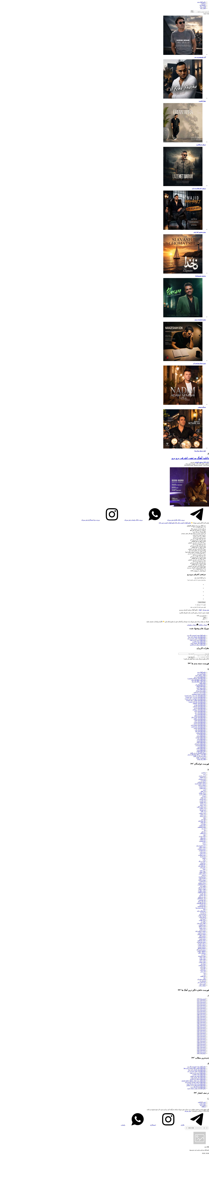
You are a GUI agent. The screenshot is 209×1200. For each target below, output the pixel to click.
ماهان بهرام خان (201, 923)
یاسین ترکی (202, 984)
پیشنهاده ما (203, 5)
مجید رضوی (202, 928)
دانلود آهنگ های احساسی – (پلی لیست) (195, 698)
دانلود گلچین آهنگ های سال (198, 680)
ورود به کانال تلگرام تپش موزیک (176, 520)
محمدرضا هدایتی (201, 942)
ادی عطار (203, 791)
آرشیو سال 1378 (201, 1011)
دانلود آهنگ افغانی (201, 751)
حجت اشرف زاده (201, 845)
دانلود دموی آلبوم (201, 688)
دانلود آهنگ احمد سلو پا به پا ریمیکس (196, 1085)
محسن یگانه (202, 936)
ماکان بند (203, 922)
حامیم (204, 842)
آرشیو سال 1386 (201, 1023)
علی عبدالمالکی (201, 898)
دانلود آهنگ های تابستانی (199, 706)
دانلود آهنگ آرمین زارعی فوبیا (198, 640)
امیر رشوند (203, 805)
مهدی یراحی (202, 960)
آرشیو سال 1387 (201, 1025)
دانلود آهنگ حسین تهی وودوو (198, 1076)
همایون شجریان (201, 979)
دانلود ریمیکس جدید (200, 675)
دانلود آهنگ (206, 462)
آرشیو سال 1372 (201, 1002)
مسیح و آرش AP (201, 949)
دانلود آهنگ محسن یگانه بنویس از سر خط (195, 1068)
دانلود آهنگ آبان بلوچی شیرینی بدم (197, 638)
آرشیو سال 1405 (201, 1053)
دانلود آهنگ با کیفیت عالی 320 (183, 523)
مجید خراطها (202, 926)
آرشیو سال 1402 (201, 1048)
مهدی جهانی (202, 957)
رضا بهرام (203, 862)
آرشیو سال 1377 (201, 1009)
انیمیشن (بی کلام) (201, 757)
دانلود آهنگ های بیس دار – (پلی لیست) (195, 697)
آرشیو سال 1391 (201, 1031)
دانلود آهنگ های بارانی (200, 711)
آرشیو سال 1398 (201, 1042)
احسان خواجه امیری (200, 783)
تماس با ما (203, 1105)
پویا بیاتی (203, 831)
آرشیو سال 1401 (201, 1047)
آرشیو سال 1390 (201, 1030)
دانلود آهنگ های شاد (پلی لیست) (197, 702)
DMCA (204, 1106)
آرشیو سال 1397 (201, 1041)
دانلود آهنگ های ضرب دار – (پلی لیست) (195, 695)
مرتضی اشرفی (202, 943)
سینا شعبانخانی (202, 884)
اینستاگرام (153, 1125)
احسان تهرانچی (202, 782)
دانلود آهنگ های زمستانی (199, 709)
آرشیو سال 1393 (201, 1034)
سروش (204, 875)
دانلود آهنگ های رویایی (200, 722)
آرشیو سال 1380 (201, 1014)
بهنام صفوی (202, 825)
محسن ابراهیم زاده (201, 931)
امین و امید (203, 816)
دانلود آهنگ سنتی (201, 689)
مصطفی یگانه (202, 953)
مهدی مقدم (203, 959)
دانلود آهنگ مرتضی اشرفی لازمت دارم (195, 1082)
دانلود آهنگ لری (201, 747)
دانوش (204, 858)
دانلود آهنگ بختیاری (201, 737)
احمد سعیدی (202, 786)
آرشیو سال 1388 (201, 1027)
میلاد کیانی (203, 970)
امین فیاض (203, 814)
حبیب (204, 844)
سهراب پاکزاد (202, 880)
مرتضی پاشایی (202, 945)
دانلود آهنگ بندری (201, 736)
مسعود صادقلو (202, 948)
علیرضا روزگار (202, 901)
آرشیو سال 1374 (201, 1005)
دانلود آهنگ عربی (201, 750)
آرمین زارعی (202, 776)
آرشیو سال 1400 (201, 1045)
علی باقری (203, 894)
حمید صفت (203, 853)
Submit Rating (201, 602)
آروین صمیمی (202, 779)
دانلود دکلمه (202, 683)
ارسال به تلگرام (203, 625)
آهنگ (200, 610)
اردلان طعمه (202, 793)
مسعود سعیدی (202, 946)
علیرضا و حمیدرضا (201, 908)
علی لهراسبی (202, 900)
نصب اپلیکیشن (202, 1102)
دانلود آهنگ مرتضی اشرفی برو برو (190, 458)
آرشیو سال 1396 (201, 1039)
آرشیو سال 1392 (201, 1033)
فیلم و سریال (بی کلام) (199, 756)
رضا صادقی (202, 864)
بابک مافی (203, 822)
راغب (204, 859)
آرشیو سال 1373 (201, 1003)
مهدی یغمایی (202, 962)
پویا (205, 830)
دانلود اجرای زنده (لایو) (200, 692)
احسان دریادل (202, 785)
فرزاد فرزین (202, 914)
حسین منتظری (202, 849)
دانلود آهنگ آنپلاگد (201, 686)
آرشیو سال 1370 (201, 999)
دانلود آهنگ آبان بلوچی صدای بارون (196, 1088)
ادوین (204, 789)
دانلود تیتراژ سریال (201, 691)
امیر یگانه (203, 811)
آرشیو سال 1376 (201, 1008)
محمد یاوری (202, 939)
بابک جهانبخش (202, 821)
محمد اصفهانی (202, 937)
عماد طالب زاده (201, 911)
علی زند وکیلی (202, 897)
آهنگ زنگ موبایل (201, 759)
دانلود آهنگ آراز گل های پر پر (198, 1087)
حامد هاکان (203, 839)
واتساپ (123, 1125)
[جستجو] (192, 11)
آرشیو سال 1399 (201, 1044)
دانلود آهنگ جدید (201, 2)
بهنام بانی (203, 824)
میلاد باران (203, 968)
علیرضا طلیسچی (201, 903)
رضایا (204, 869)
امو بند (204, 796)
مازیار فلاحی (202, 920)
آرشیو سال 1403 (201, 1050)
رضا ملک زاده (202, 866)
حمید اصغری (202, 850)
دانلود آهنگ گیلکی (201, 742)
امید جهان (203, 797)
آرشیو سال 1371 (201, 1000)
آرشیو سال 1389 (201, 1028)
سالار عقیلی (202, 872)
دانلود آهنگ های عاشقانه (199, 703)
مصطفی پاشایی (201, 951)
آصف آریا (203, 780)
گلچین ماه (203, 8)
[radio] (103, 584)
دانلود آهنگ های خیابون (200, 728)
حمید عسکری (202, 855)
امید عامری (203, 800)
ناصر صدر (203, 971)
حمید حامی (203, 852)
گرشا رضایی (202, 917)
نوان (204, 974)
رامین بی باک (202, 861)
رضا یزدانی (203, 867)
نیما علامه (203, 976)
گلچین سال (203, 6)
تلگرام (183, 1125)
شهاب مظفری (202, 890)
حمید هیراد (203, 856)
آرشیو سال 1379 (201, 1013)
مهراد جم (203, 963)
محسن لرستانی (201, 934)
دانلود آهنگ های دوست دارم (198, 725)
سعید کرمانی (202, 878)
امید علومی (203, 802)
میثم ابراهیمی (202, 965)
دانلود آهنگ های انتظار (200, 716)
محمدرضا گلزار (201, 940)
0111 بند (203, 772)
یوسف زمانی (202, 985)
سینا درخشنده (202, 883)
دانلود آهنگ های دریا (200, 714)
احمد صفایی (202, 788)
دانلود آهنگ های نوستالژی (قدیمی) (197, 678)
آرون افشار (203, 777)
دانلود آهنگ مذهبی (201, 733)
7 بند (204, 774)
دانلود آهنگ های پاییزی (200, 708)
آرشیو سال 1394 (201, 1036)
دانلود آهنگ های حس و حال (198, 717)
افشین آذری (202, 794)
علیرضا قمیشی (201, 906)
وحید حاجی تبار (202, 982)
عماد (204, 909)
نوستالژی (203, 3)
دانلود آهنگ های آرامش (200, 723)
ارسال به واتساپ (192, 625)
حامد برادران (202, 836)
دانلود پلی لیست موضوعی (199, 694)
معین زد (203, 954)
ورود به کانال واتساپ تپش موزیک (133, 520)
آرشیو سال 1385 (201, 1022)
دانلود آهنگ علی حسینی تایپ (198, 643)
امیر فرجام (203, 810)
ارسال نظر (191, 657)
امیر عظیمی (202, 808)
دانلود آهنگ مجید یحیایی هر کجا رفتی (196, 1083)
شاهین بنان (203, 886)
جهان (204, 835)
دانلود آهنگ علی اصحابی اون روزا (197, 637)
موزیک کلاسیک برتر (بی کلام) (198, 753)
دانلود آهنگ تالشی (201, 748)
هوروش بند (203, 981)
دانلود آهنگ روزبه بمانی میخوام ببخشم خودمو (194, 1080)
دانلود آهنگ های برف (200, 712)
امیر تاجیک (203, 803)
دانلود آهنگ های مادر (200, 729)
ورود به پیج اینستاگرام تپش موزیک (90, 520)
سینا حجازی (202, 881)
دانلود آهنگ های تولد (200, 731)
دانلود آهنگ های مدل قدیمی (198, 726)
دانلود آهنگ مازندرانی (200, 743)
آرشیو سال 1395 (201, 1037)
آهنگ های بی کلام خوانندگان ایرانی (196, 754)
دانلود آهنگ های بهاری (200, 705)
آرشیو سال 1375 (201, 1006)
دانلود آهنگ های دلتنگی (200, 719)
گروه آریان (203, 918)
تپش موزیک (206, 610)
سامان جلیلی (202, 873)
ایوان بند (203, 819)
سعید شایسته (202, 876)
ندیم (205, 973)
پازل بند (204, 828)
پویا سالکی (203, 833)
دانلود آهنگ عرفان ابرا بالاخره (198, 644)
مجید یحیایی (202, 929)
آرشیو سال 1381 (201, 1016)
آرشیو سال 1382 (201, 1017)
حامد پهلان (203, 838)
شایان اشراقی (202, 887)
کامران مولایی (202, 915)
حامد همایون (202, 841)
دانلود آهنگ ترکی (201, 739)
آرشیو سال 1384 (201, 1020)
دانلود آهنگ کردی (201, 740)
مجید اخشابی (202, 925)
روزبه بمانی (203, 870)
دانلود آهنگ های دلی (200, 684)
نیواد (204, 977)
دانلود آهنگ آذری (201, 734)
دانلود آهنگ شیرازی (200, 745)
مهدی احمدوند (202, 956)
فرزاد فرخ (203, 912)
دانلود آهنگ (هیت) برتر (200, 677)
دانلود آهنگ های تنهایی (200, 720)
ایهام (204, 817)
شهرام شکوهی (202, 892)
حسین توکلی (202, 847)
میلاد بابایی (203, 967)
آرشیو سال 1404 (201, 1051)
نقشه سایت (202, 1103)
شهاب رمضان (202, 889)
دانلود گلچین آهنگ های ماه (199, 681)
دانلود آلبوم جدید (201, 674)
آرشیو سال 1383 (201, 1019)
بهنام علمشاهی (202, 827)
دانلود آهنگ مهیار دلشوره (199, 641)
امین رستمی (202, 813)
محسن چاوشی (202, 932)
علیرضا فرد (203, 904)
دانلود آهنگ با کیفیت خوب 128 (167, 523)
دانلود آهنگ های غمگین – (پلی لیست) (196, 700)
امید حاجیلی (202, 799)
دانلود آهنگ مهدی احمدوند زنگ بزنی (196, 635)
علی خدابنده (202, 895)
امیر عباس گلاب (201, 807)
